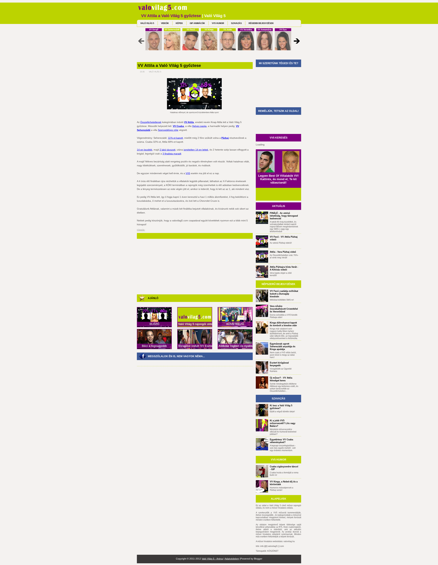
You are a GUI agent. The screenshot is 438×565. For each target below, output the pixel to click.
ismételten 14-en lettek (196, 149)
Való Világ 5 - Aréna (212, 558)
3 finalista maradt (172, 153)
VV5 (188, 173)
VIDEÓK (165, 23)
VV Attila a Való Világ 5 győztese (169, 65)
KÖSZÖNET (272, 551)
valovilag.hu (289, 541)
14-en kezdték (144, 149)
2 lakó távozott (167, 149)
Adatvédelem (232, 558)
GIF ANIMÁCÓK (197, 23)
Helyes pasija (199, 126)
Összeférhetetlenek (150, 122)
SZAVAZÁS (236, 23)
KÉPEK (179, 23)
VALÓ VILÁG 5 (147, 23)
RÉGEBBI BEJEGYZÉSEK (261, 23)
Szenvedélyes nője (168, 130)
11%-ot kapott (175, 138)
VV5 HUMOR (218, 23)
